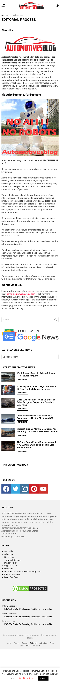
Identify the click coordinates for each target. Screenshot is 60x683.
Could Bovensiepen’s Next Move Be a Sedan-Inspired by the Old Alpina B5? (35, 417)
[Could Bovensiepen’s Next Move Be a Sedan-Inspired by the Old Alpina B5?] (8, 419)
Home (8, 643)
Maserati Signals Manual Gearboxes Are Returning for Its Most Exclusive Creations (37, 430)
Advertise (8, 554)
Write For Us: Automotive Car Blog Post (22, 571)
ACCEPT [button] (43, 678)
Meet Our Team (11, 577)
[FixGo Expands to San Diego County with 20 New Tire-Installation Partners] (8, 390)
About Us (8, 551)
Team (24, 643)
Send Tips (9, 557)
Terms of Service (12, 560)
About (16, 643)
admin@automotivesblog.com (21, 294)
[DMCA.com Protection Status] (30, 591)
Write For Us (25, 646)
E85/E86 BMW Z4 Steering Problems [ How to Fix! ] (28, 609)
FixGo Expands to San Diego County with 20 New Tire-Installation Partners (37, 387)
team (30, 291)
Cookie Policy (10, 566)
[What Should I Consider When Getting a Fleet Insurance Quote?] (8, 377)
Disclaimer (9, 569)
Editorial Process (12, 574)
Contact (36, 646)
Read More (22, 379)
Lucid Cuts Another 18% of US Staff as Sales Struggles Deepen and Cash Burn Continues (36, 402)
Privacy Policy (10, 563)
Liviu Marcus (9, 606)
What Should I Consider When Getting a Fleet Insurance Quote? (36, 374)
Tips (52, 643)
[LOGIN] (57, 5)
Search (56, 320)
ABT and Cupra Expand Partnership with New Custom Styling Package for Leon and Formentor (36, 445)
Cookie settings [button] (27, 678)
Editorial (33, 643)
